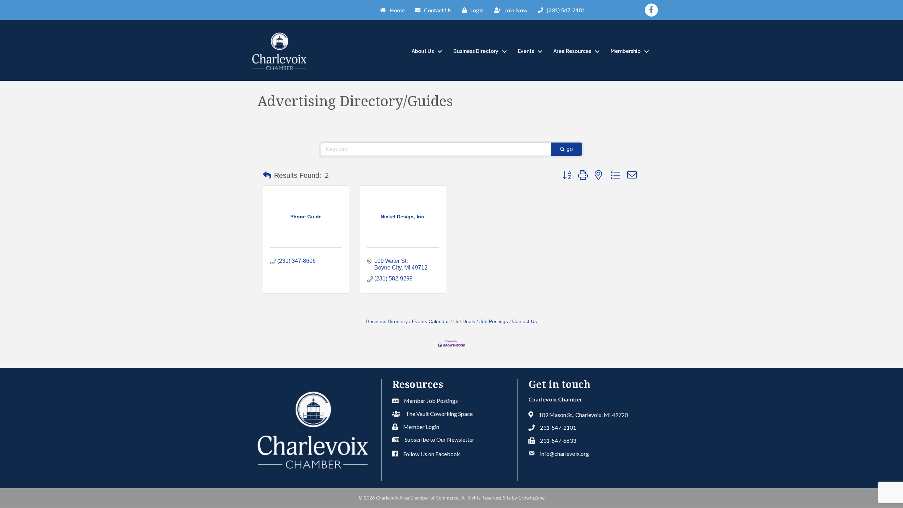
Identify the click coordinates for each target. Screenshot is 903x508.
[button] (267, 175)
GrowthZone (531, 498)
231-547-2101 (558, 427)
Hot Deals (464, 321)
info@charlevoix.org (564, 453)
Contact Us (524, 321)
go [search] (569, 149)
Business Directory (475, 51)
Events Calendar (430, 321)
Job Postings (493, 321)
